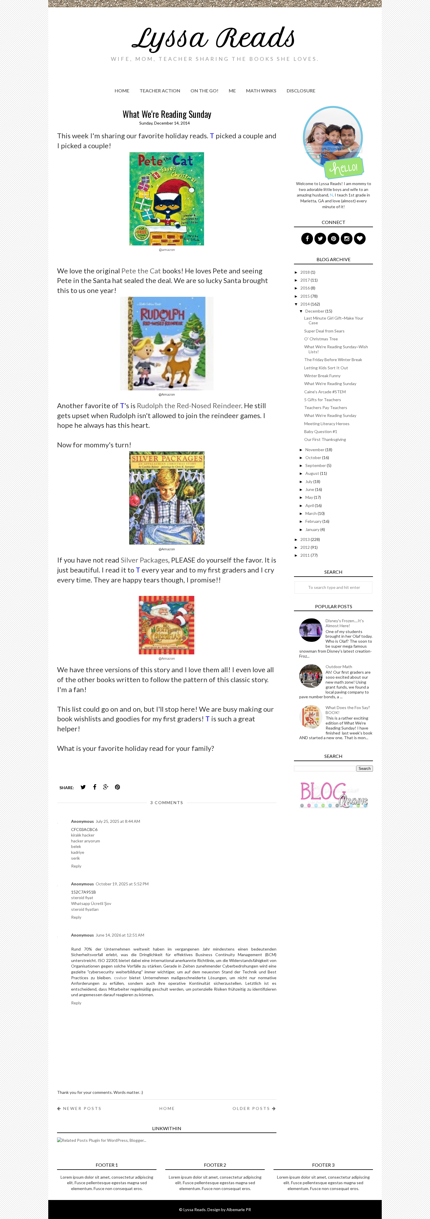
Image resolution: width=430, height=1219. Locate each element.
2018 (305, 272)
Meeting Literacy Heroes (327, 423)
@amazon (167, 249)
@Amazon (167, 658)
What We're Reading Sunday (330, 383)
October (313, 457)
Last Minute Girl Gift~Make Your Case (333, 320)
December (315, 310)
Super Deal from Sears (324, 330)
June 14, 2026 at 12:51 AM (120, 934)
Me (232, 90)
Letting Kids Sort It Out (326, 367)
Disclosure (301, 90)
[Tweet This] (83, 787)
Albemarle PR (238, 1209)
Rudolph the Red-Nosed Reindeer (189, 405)
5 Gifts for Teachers (322, 399)
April (310, 505)
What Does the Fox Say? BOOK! (348, 710)
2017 (305, 279)
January (312, 529)
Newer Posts (81, 1108)
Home (122, 90)
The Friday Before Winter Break (333, 359)
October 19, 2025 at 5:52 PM (122, 883)
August (312, 473)
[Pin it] (117, 787)
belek (76, 846)
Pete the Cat (141, 270)
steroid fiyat (82, 897)
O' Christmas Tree (321, 338)
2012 (305, 547)
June (310, 489)
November (315, 449)
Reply (76, 865)
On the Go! (204, 90)
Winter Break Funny (322, 375)
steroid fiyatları (85, 909)
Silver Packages (144, 560)
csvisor (120, 977)
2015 (305, 296)
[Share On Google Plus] (106, 787)
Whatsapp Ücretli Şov (91, 903)
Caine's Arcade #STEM (325, 391)
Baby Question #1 (320, 431)
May (309, 497)
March (311, 513)
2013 (305, 539)
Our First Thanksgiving (325, 439)
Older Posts (252, 1108)
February (313, 521)
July (309, 481)
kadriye (77, 852)
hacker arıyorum (85, 840)
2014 (305, 303)
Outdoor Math (339, 666)
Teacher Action (160, 90)
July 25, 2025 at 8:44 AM (118, 821)
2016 (305, 287)
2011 (305, 555)
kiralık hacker (82, 834)
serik (75, 858)
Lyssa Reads (215, 38)
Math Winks (261, 90)
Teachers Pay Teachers (325, 407)
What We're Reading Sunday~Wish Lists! (336, 349)
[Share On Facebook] (94, 787)
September (316, 465)
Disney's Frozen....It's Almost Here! (345, 623)
